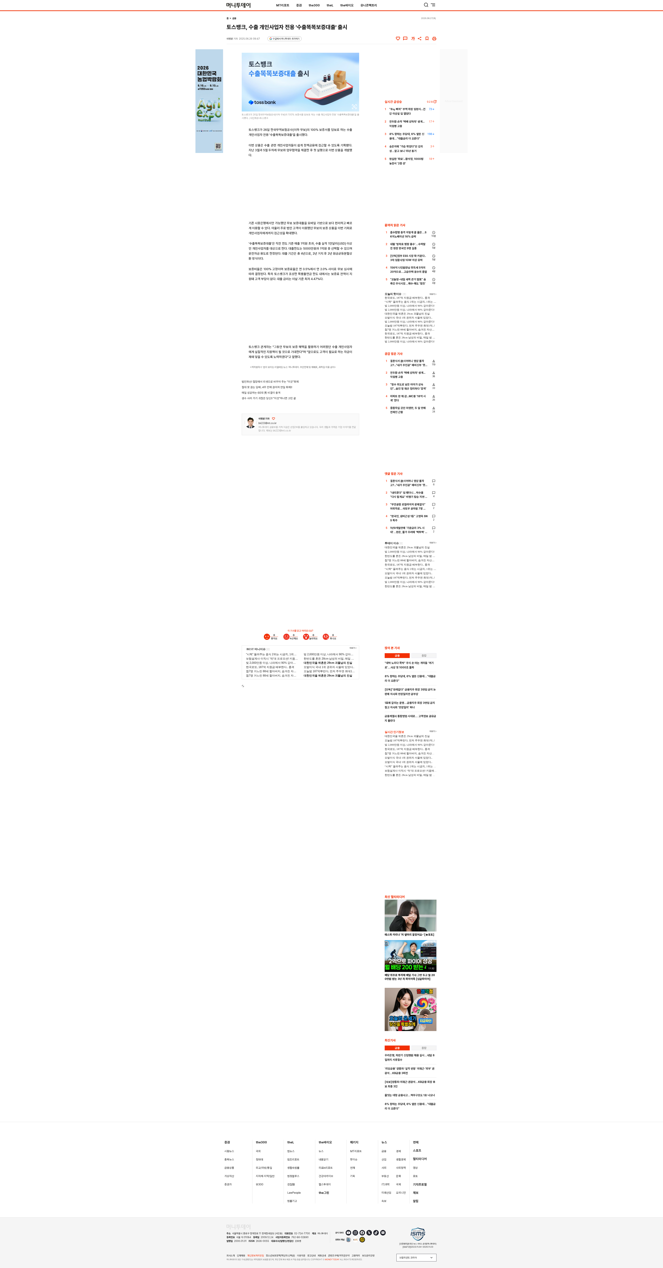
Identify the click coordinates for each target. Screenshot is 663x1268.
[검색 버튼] (426, 4)
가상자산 (229, 1176)
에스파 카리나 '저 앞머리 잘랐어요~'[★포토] (409, 934)
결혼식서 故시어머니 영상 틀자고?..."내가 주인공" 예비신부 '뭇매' (407, 365)
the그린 (324, 1193)
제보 (416, 1193)
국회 (258, 1151)
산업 (384, 1159)
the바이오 (347, 5)
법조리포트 (293, 1159)
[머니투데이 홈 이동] (238, 1226)
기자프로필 (420, 1184)
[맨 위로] (655, 1253)
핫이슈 (353, 1159)
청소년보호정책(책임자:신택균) (280, 1255)
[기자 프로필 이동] (250, 422)
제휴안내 (322, 1255)
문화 (398, 1176)
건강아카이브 (326, 1176)
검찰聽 (291, 1184)
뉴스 (321, 1151)
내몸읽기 (323, 1159)
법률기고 (292, 1201)
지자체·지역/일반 (265, 1176)
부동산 (385, 1176)
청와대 (259, 1159)
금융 (234, 18)
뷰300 (259, 1184)
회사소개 (231, 1255)
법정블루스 (293, 1176)
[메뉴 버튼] (433, 4)
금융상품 (229, 1167)
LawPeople (294, 1192)
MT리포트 (282, 5)
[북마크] (427, 38)
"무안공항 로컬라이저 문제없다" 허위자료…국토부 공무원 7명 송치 (408, 508)
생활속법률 (293, 1167)
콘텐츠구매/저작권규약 (339, 1255)
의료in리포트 (326, 1167)
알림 (416, 1201)
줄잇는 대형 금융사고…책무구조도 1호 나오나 (410, 1095)
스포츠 (417, 1150)
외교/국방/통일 (264, 1167)
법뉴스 (291, 1151)
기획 (352, 1176)
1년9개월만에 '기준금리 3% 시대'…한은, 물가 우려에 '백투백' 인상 (408, 532)
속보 (384, 1201)
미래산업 (386, 1192)
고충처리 (356, 1255)
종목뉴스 (229, 1159)
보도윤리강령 (368, 1255)
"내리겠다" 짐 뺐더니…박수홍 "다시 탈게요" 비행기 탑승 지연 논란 (408, 497)
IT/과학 (386, 1184)
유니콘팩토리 (369, 5)
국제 (398, 1184)
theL (330, 5)
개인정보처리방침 (255, 1255)
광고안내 (311, 1255)
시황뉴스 (229, 1151)
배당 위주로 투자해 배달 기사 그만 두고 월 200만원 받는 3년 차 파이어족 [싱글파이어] (410, 977)
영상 (415, 1167)
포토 (415, 1176)
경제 (398, 1151)
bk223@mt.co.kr (267, 423)
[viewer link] (354, 107)
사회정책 (401, 1167)
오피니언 (401, 1192)
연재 (352, 1167)
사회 (384, 1167)
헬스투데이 (325, 1184)
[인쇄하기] (434, 38)
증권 (299, 5)
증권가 (228, 1184)
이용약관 (301, 1255)
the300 (314, 5)
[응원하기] (273, 419)
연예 (416, 1142)
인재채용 (241, 1255)
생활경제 (401, 1159)
